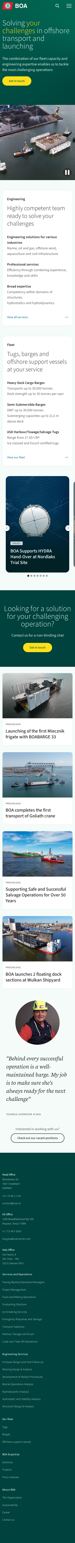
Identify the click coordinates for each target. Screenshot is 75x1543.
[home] (14, 6)
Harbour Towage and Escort (18, 1334)
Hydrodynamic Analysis (15, 1392)
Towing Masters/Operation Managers (23, 1282)
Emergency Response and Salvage (22, 1319)
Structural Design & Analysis (18, 1406)
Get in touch (17, 81)
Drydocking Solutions (14, 1304)
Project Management (14, 1290)
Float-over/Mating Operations (19, 1297)
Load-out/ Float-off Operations (20, 1342)
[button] (69, 5)
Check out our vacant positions (37, 1138)
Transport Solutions (13, 1327)
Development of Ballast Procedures (22, 1377)
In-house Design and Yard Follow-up (22, 1362)
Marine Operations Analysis (17, 1384)
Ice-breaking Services (14, 1312)
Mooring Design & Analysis (17, 1369)
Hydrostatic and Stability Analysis (21, 1399)
